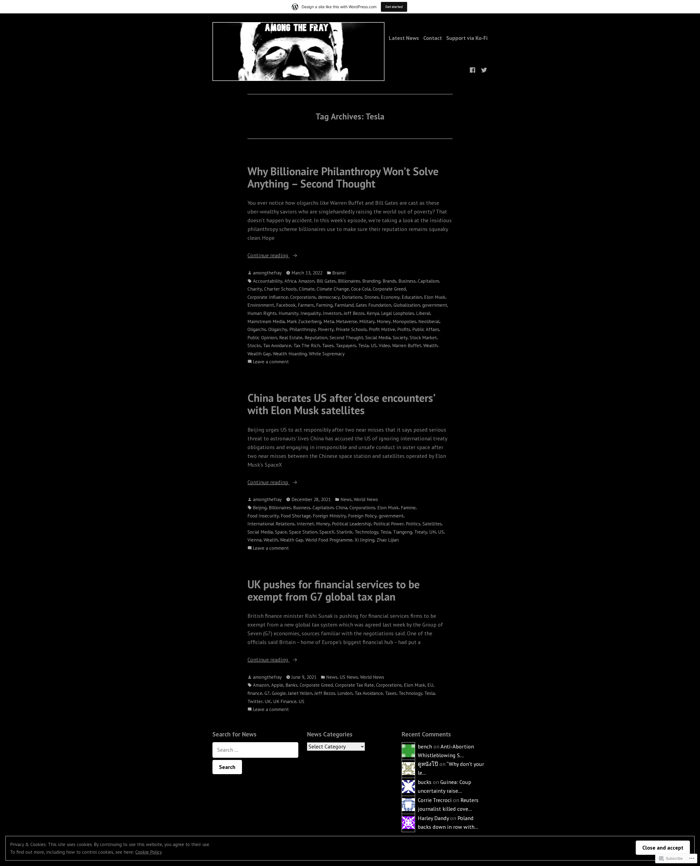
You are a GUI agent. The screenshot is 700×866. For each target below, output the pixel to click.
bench (425, 746)
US (374, 345)
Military (367, 321)
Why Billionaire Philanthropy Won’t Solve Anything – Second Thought (343, 177)
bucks (424, 782)
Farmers (306, 305)
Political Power (389, 523)
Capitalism (428, 281)
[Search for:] (255, 750)
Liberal (423, 313)
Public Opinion (262, 337)
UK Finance (284, 701)
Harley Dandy (433, 818)
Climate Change (333, 289)
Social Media (377, 337)
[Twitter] (483, 69)
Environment (260, 305)
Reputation (316, 337)
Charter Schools (280, 289)
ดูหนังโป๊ (428, 764)
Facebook (286, 305)
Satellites (432, 523)
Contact (432, 38)
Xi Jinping (364, 540)
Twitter (254, 701)
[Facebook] (473, 69)
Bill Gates (326, 281)
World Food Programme (328, 540)
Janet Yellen (300, 693)
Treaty (420, 532)
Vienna (254, 540)
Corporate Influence (267, 297)
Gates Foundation (373, 305)
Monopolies (404, 321)
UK (268, 701)
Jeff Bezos (354, 313)
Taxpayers (346, 345)
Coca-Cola (361, 289)
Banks (291, 685)
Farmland (344, 305)
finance (254, 693)
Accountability (267, 281)
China (341, 507)
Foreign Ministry (329, 516)
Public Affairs (425, 329)
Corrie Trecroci (435, 800)
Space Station (303, 532)
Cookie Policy (148, 852)
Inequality (311, 313)
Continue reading (268, 255)
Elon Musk (434, 297)
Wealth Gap (259, 353)
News (346, 499)
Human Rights (261, 313)
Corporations (303, 297)
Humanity (288, 313)
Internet (305, 523)
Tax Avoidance (277, 345)
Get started (394, 7)
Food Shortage (296, 516)
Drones (371, 297)
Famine (408, 507)
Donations (352, 297)
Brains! (339, 273)
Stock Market (423, 337)
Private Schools (351, 329)
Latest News (404, 38)
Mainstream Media (266, 321)
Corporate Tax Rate (354, 685)
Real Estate (290, 337)
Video (384, 345)
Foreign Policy (362, 516)
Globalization (406, 305)
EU (430, 685)
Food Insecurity (263, 516)
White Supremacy (327, 353)
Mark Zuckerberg (304, 321)
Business (407, 281)
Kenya (373, 313)
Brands (389, 281)
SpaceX (326, 532)
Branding (371, 281)
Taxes (328, 345)
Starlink (344, 532)
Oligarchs (256, 329)
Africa (290, 281)
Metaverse (346, 321)
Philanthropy (302, 329)
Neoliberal (428, 321)
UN (432, 532)
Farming (324, 305)
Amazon (306, 281)
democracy (329, 297)
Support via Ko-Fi (467, 38)
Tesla (363, 345)
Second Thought (346, 337)
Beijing (260, 507)
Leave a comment (271, 361)
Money (383, 321)
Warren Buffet (406, 345)
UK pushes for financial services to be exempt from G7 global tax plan (333, 590)
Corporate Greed (389, 289)
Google (279, 693)
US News (349, 677)
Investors (332, 313)
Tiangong (402, 532)
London (344, 693)
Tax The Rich (306, 345)
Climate (306, 289)
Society (400, 337)
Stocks (254, 345)
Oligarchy (277, 329)
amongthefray (267, 273)
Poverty (326, 329)
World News (366, 499)
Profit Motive (382, 329)
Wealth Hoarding (290, 353)
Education (412, 297)
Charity (254, 289)
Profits (403, 329)
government (434, 305)
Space (281, 532)
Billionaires (349, 281)
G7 (267, 693)
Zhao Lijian (388, 540)
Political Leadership (351, 523)
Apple (277, 685)
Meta (328, 321)
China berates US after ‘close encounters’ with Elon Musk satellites (340, 404)
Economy (390, 297)
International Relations (270, 523)
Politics (413, 523)
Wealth (430, 345)
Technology (366, 532)
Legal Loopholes (397, 313)
